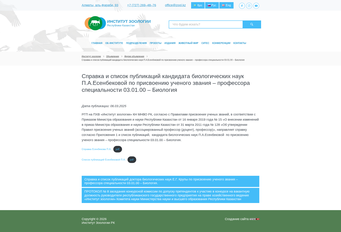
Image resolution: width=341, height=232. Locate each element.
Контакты (239, 43)
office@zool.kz (175, 5)
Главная (96, 43)
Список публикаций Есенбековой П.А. (104, 159)
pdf (117, 149)
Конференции (221, 43)
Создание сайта (237, 219)
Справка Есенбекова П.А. (96, 149)
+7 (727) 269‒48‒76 (141, 5)
